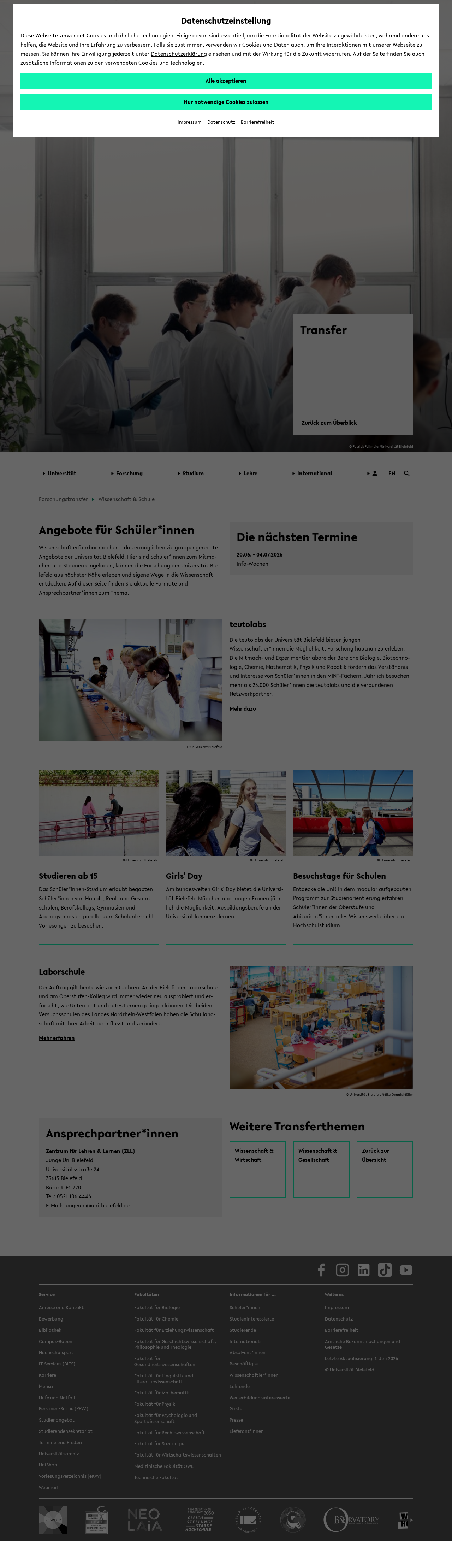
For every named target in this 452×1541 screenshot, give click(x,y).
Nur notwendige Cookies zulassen (226, 102)
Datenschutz (221, 122)
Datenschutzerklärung (179, 54)
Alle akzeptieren (226, 80)
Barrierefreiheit (257, 122)
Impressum (190, 122)
